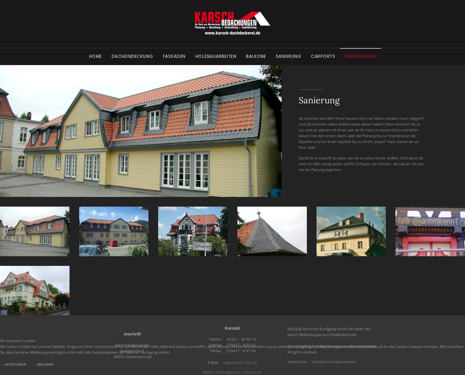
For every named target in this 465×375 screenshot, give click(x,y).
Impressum (253, 372)
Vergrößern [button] (34, 255)
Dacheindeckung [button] (132, 56)
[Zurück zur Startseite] (232, 24)
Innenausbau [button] (360, 56)
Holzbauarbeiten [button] (216, 56)
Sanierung (289, 56)
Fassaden (174, 56)
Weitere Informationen (221, 372)
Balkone (256, 56)
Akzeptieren (15, 364)
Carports (323, 56)
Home (95, 56)
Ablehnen (45, 364)
